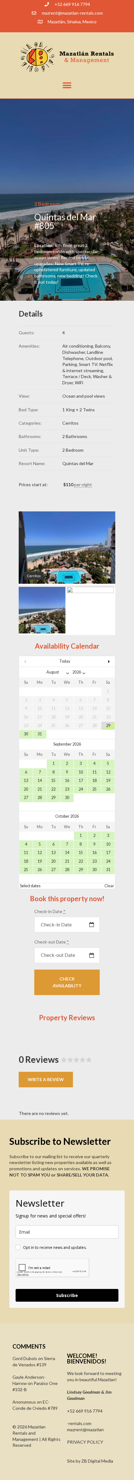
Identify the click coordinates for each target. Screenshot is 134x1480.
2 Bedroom (73, 450)
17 (81, 780)
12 (108, 772)
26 (108, 789)
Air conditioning (77, 346)
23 (67, 789)
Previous (33, 548)
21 (39, 789)
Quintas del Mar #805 (65, 221)
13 (26, 780)
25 (94, 789)
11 (94, 772)
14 (39, 780)
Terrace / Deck (76, 376)
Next (101, 548)
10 (81, 772)
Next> (100, 661)
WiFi (79, 382)
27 (26, 797)
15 (53, 780)
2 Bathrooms (74, 436)
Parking (69, 364)
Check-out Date (51, 941)
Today (64, 661)
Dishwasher (73, 352)
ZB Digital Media (97, 1461)
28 (39, 797)
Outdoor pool (98, 358)
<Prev (33, 661)
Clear (109, 886)
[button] (67, 85)
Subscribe (67, 1295)
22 (53, 789)
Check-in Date (49, 911)
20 (26, 789)
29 (108, 725)
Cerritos (70, 423)
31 (39, 734)
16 (67, 780)
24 (81, 789)
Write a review (46, 1079)
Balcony (102, 346)
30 (26, 734)
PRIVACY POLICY (85, 1442)
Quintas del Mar (77, 463)
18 (94, 780)
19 (108, 780)
